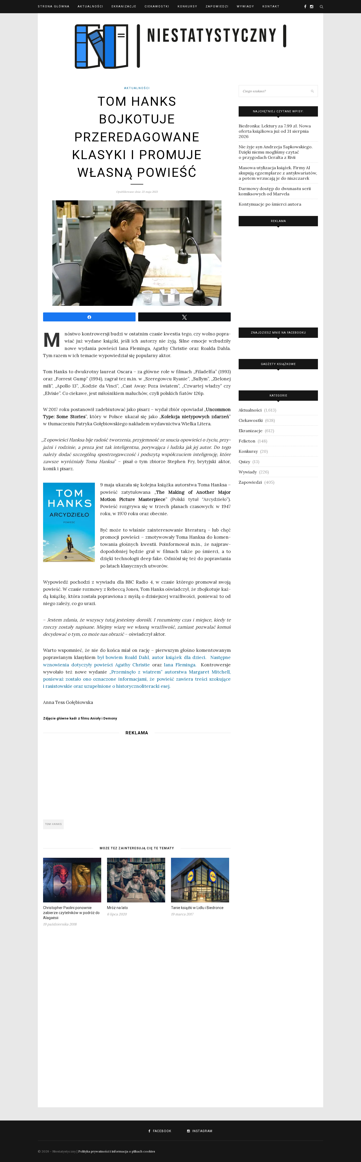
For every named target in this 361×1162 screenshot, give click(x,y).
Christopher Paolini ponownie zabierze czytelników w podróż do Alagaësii (71, 913)
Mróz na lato (117, 908)
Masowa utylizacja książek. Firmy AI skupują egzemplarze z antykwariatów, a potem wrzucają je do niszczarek (278, 173)
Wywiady (245, 6)
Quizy (244, 461)
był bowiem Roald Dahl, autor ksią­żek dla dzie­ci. (152, 657)
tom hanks (53, 824)
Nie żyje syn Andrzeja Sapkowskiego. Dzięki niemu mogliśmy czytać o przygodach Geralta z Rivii (276, 152)
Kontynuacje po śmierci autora (270, 204)
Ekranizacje (124, 6)
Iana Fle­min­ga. (180, 665)
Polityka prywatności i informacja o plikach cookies (116, 1151)
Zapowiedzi (217, 6)
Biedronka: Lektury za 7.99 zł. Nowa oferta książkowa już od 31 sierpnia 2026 (275, 131)
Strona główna (54, 6)
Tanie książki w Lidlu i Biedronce (197, 908)
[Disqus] (137, 1014)
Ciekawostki (157, 6)
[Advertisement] (137, 776)
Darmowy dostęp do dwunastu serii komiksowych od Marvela (275, 191)
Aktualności (90, 6)
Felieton (247, 441)
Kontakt (271, 6)
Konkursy (187, 6)
